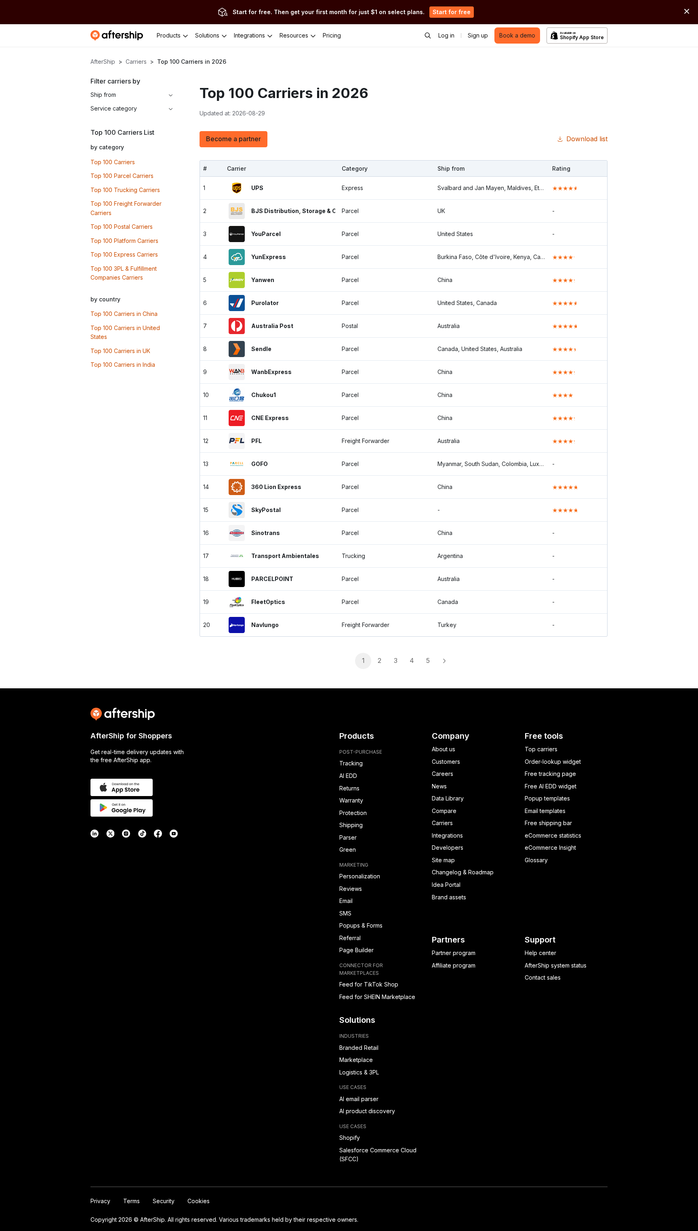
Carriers (136, 61)
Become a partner (233, 139)
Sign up (478, 35)
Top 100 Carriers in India (122, 364)
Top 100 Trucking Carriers (125, 189)
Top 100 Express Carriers (124, 254)
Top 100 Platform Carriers (124, 240)
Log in (446, 35)
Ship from (103, 94)
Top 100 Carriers (112, 162)
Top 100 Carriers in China (124, 313)
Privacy (100, 1201)
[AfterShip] (118, 35)
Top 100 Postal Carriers (121, 226)
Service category (113, 108)
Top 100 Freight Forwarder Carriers (126, 208)
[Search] (428, 35)
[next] (444, 661)
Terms (131, 1201)
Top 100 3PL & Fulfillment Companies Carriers (123, 273)
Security (163, 1201)
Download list (587, 139)
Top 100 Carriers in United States (125, 332)
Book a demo (517, 35)
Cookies (198, 1201)
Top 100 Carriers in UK (120, 350)
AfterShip (102, 61)
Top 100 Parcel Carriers (121, 175)
